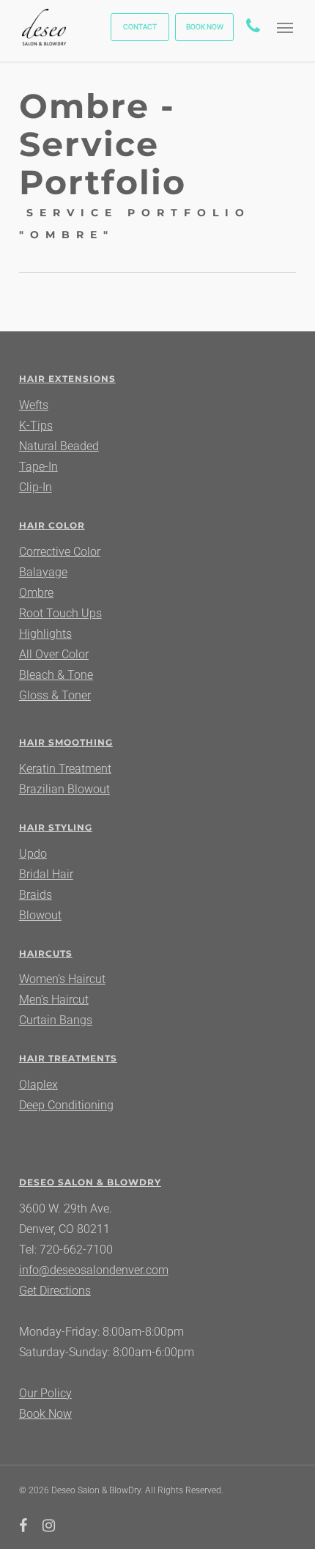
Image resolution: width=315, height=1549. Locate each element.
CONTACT (140, 27)
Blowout (40, 915)
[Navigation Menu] (285, 27)
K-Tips (36, 426)
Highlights (45, 634)
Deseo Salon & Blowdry (90, 1182)
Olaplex (38, 1085)
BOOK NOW (204, 27)
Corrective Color (59, 552)
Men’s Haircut (54, 1000)
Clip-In (35, 487)
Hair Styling (55, 827)
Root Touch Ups (60, 613)
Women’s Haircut (62, 979)
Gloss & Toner (55, 695)
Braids (35, 895)
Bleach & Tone (56, 675)
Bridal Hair (46, 874)
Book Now (45, 1414)
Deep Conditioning (66, 1105)
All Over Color (54, 654)
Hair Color (52, 525)
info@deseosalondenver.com (93, 1270)
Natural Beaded (59, 446)
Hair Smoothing (66, 742)
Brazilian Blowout (64, 789)
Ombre (36, 593)
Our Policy (45, 1393)
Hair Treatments (68, 1058)
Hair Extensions (67, 378)
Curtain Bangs (55, 1020)
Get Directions (55, 1291)
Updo (33, 854)
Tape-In (38, 467)
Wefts (33, 405)
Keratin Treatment (65, 769)
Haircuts (46, 953)
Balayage (43, 572)
